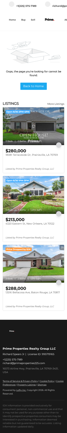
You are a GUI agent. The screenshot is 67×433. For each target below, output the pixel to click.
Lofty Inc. (21, 390)
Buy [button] (23, 19)
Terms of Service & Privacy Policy (20, 381)
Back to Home (33, 86)
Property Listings (26, 384)
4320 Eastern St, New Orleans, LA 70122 (30, 223)
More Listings (55, 104)
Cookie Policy (47, 381)
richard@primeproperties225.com (24, 363)
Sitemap (42, 384)
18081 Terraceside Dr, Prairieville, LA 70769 (32, 154)
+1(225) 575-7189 (13, 359)
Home (12, 19)
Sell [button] (33, 19)
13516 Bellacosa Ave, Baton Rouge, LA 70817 (33, 292)
